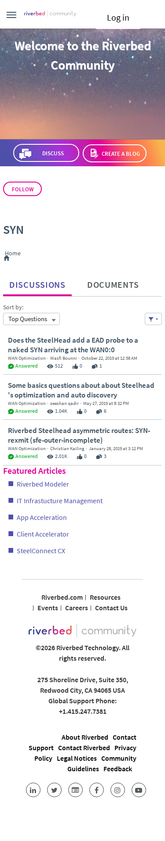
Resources (105, 597)
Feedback (117, 768)
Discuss (53, 153)
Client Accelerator (43, 534)
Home (14, 253)
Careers (76, 607)
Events (47, 607)
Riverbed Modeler (43, 484)
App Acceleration (42, 517)
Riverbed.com (62, 597)
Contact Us (111, 607)
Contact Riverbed (84, 747)
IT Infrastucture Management (60, 500)
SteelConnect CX (41, 550)
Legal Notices (77, 758)
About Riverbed (85, 737)
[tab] (37, 282)
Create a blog (121, 153)
